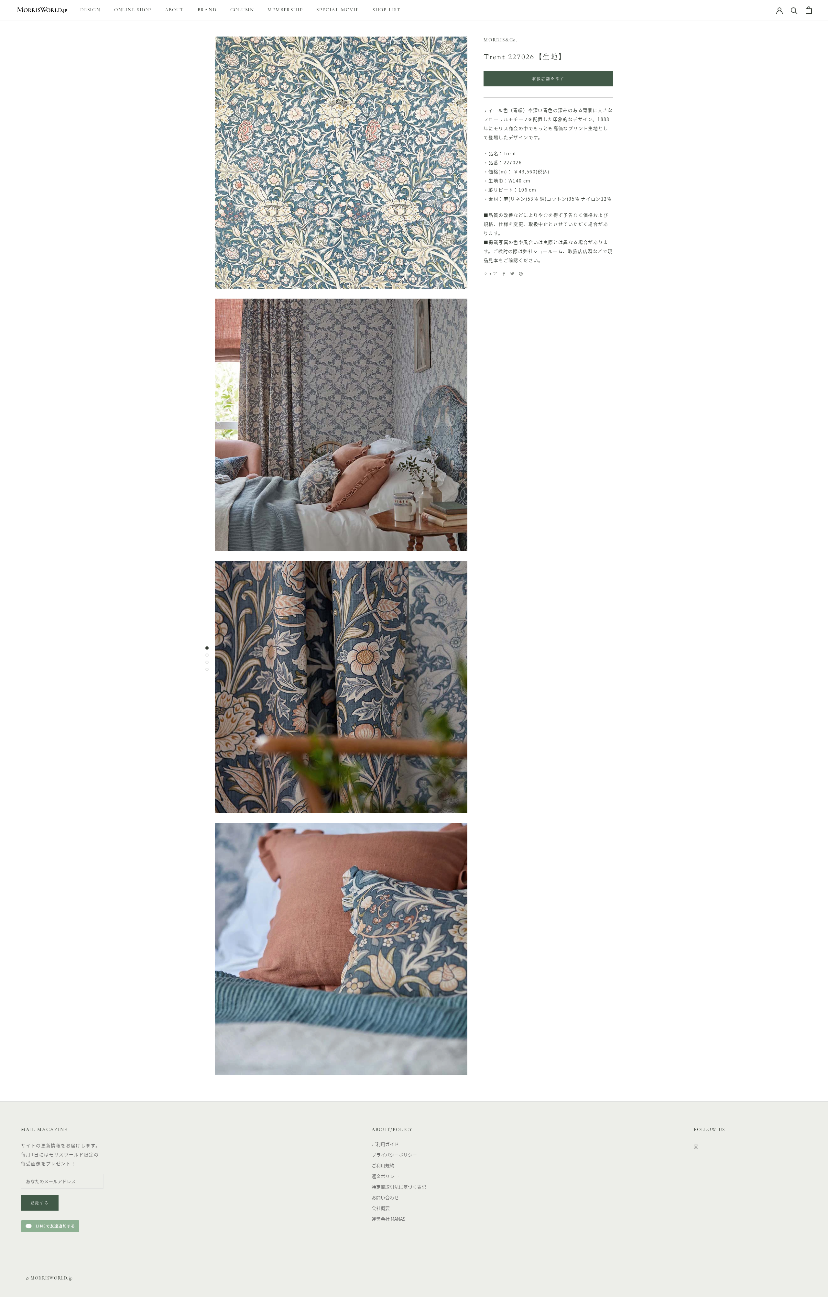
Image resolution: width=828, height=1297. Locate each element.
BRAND (207, 10)
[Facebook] (504, 274)
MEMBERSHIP (285, 10)
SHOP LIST (387, 10)
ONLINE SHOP (132, 10)
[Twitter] (512, 274)
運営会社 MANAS (388, 1218)
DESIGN (90, 10)
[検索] (794, 10)
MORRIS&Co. (501, 40)
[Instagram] (696, 1146)
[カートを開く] (809, 10)
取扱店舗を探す (548, 79)
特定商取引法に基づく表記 (399, 1186)
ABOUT (174, 10)
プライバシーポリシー (394, 1154)
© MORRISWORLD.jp (49, 1278)
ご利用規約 (383, 1165)
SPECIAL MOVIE (337, 10)
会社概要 (381, 1208)
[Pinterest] (521, 274)
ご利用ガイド (385, 1144)
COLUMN (242, 10)
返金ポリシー (385, 1176)
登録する (39, 1203)
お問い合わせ (385, 1197)
